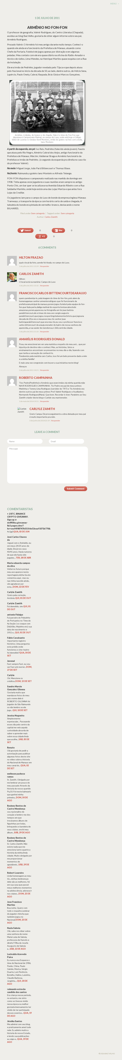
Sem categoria (37, 213)
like (60, 230)
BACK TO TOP (22, 1054)
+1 (43, 236)
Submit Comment (76, 488)
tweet (27, 230)
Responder (44, 266)
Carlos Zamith (51, 217)
